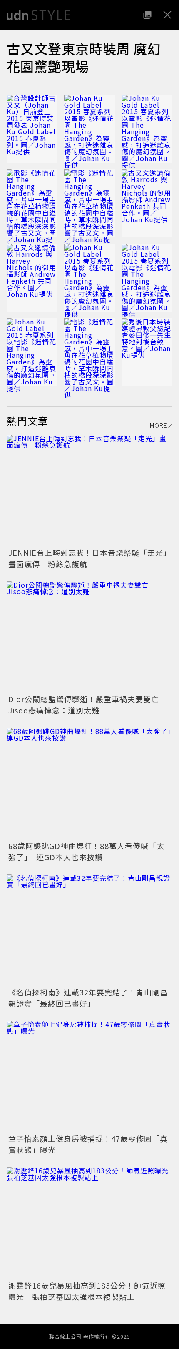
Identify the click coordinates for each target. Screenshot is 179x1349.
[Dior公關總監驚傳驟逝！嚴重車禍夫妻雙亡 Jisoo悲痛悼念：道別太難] (89, 636)
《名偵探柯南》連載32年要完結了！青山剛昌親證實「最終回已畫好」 (88, 998)
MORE (158, 425)
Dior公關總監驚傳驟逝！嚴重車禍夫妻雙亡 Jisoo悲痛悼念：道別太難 (87, 704)
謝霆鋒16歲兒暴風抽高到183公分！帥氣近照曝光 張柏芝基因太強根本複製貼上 (87, 1291)
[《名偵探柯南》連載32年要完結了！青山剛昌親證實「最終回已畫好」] (89, 929)
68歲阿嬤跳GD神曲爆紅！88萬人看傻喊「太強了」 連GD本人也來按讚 (86, 851)
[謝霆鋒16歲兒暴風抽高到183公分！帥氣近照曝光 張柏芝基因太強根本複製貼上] (89, 1222)
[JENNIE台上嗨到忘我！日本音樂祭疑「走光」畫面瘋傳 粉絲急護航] (89, 490)
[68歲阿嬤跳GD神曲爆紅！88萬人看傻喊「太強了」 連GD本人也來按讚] (89, 783)
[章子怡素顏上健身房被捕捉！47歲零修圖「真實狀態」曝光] (89, 1076)
